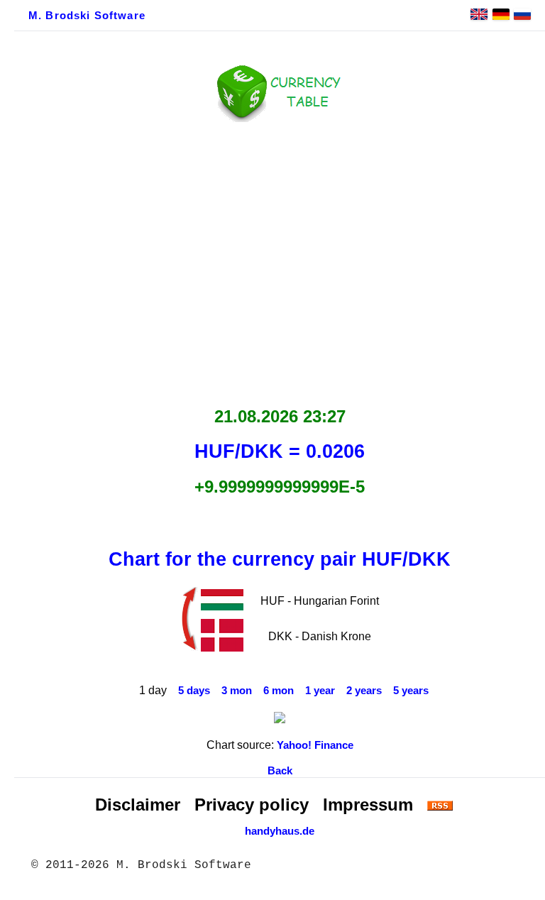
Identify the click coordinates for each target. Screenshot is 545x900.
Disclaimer (137, 804)
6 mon (278, 690)
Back (280, 770)
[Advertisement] (279, 260)
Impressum (368, 804)
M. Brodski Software (86, 15)
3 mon (236, 690)
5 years (411, 690)
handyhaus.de (279, 831)
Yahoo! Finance (315, 745)
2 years (364, 690)
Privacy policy (251, 804)
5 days (194, 690)
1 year (320, 690)
